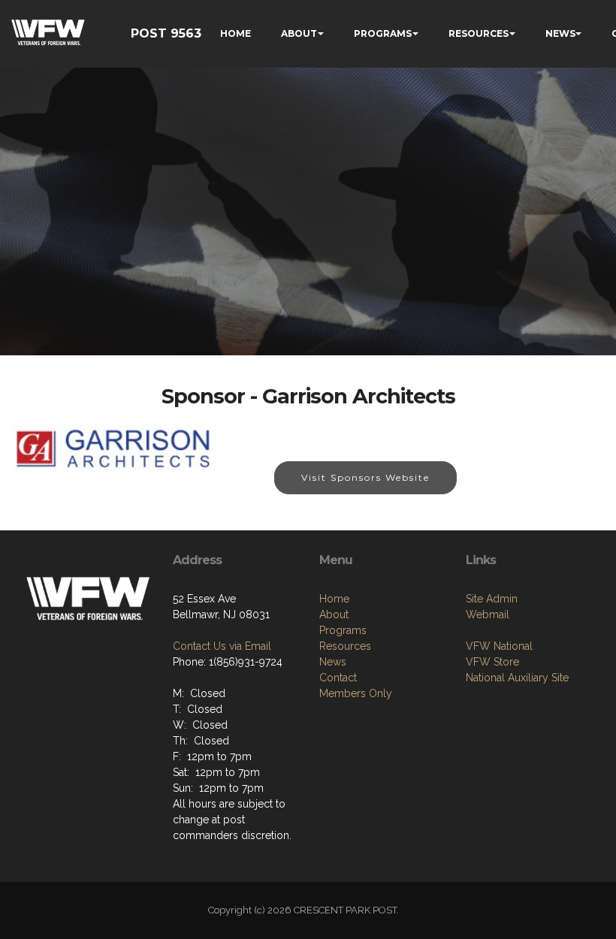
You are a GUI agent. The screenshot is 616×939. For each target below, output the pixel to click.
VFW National (499, 646)
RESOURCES (478, 33)
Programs (343, 630)
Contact (338, 678)
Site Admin (492, 599)
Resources (345, 646)
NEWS (560, 33)
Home (334, 599)
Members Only (355, 693)
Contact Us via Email (222, 646)
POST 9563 (166, 33)
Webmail (487, 614)
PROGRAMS (383, 33)
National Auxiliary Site (517, 678)
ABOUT (299, 33)
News (332, 662)
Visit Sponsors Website (365, 477)
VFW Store (492, 662)
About (334, 614)
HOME (235, 33)
